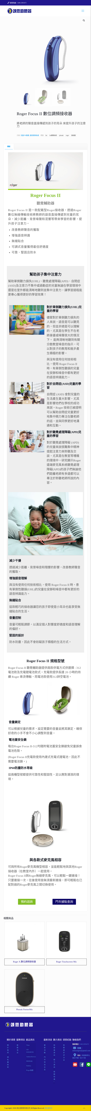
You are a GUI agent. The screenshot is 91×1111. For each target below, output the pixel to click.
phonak (61, 135)
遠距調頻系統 (34, 135)
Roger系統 (29, 1070)
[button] (84, 20)
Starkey (28, 1066)
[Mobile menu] (83, 11)
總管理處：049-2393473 (18, 3)
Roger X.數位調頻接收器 (24, 962)
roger (67, 135)
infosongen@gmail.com (81, 1051)
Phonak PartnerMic (24, 1009)
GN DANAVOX (30, 1051)
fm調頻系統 (53, 135)
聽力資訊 (54, 1063)
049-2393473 (84, 1044)
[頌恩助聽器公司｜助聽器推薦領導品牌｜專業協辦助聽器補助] (19, 10)
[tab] (9, 146)
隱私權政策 (8, 1062)
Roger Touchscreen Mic (66, 962)
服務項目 (17, 1048)
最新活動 (45, 1048)
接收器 (73, 135)
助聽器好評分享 (64, 1052)
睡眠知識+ (54, 1077)
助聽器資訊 (54, 1050)
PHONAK (29, 1061)
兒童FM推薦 (25, 135)
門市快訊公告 (45, 1063)
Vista (28, 1045)
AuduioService (31, 1057)
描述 (8, 146)
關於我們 (8, 1048)
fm (46, 135)
